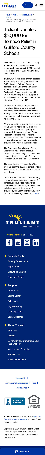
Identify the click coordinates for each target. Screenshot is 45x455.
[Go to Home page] (8, 5)
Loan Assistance (15, 317)
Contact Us (13, 290)
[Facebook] (9, 242)
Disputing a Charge (17, 272)
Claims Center (14, 296)
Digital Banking (15, 306)
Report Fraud (14, 266)
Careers (11, 335)
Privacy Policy (22, 388)
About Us (12, 330)
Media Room (14, 354)
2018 (7, 17)
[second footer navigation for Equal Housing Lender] (34, 401)
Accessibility (20, 378)
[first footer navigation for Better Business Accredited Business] (14, 401)
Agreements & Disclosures (16, 383)
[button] (41, 5)
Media (15, 15)
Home (8, 15)
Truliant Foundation (17, 359)
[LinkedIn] (36, 242)
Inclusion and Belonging (19, 349)
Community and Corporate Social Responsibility (23, 342)
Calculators (13, 301)
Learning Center (15, 311)
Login (29, 5)
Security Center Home (18, 261)
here (37, 193)
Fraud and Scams (16, 277)
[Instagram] (27, 242)
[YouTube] (18, 242)
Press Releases (26, 15)
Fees (34, 383)
